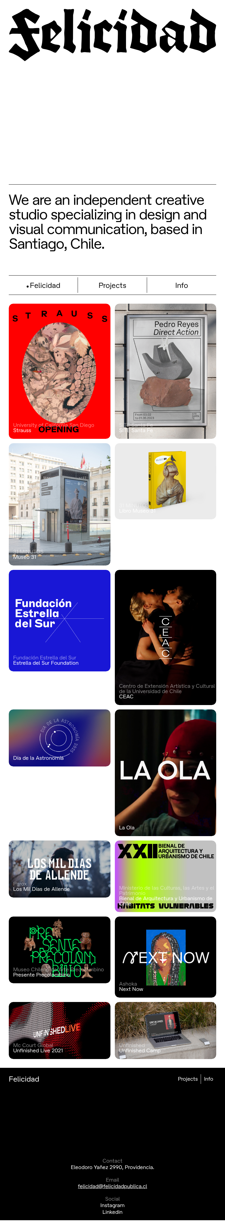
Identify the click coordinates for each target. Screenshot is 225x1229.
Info (181, 285)
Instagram (112, 1205)
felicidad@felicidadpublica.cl (112, 1186)
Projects (113, 285)
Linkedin (112, 1212)
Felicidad (45, 285)
